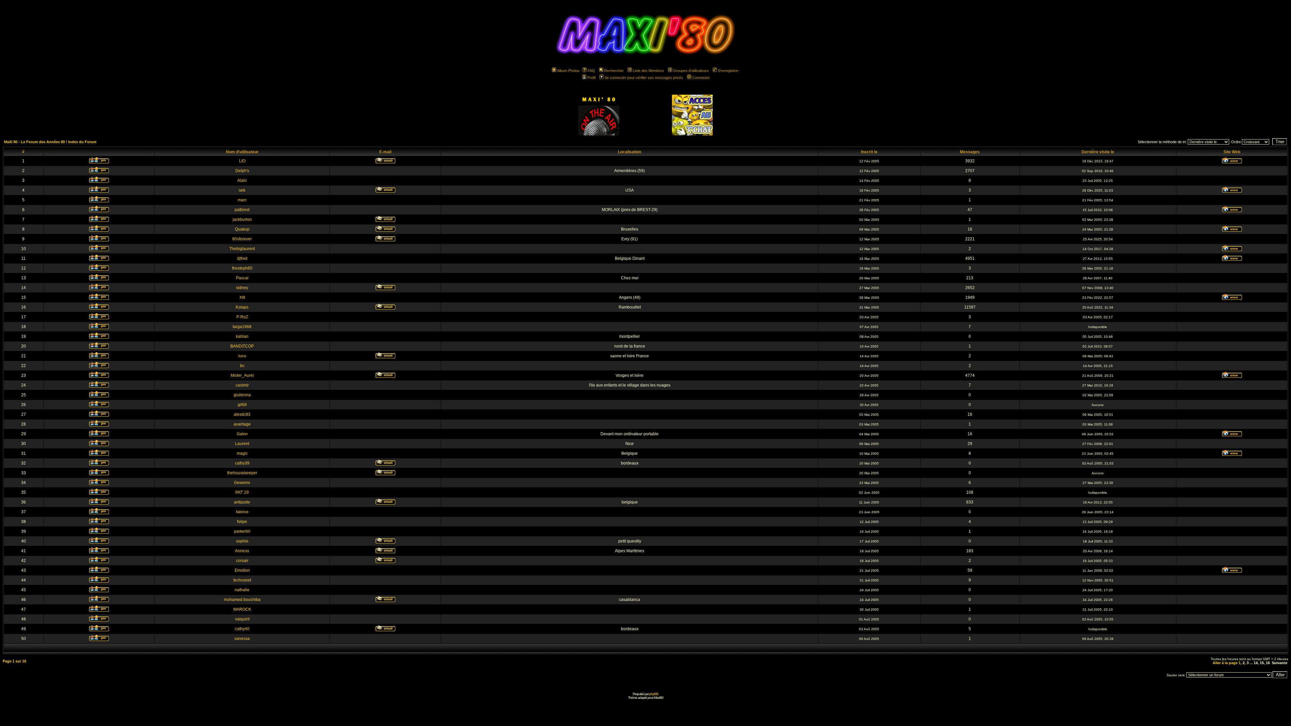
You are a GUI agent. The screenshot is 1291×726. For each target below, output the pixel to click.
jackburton (242, 219)
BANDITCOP (242, 346)
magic (242, 453)
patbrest (242, 209)
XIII (242, 297)
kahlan (242, 336)
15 (1262, 663)
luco (242, 356)
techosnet (242, 580)
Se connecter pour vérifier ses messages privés (643, 78)
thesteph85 (242, 268)
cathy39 (242, 463)
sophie (242, 541)
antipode (242, 502)
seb (242, 190)
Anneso (242, 551)
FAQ (591, 71)
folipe (242, 521)
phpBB (653, 694)
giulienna (242, 395)
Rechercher (614, 71)
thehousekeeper (242, 473)
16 (1268, 663)
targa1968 (242, 326)
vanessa (242, 638)
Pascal (242, 278)
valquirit (242, 619)
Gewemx (242, 482)
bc (242, 365)
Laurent (242, 443)
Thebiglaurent (242, 248)
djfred (242, 258)
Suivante (1279, 663)
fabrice (242, 512)
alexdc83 (242, 414)
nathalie (242, 590)
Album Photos (568, 71)
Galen (242, 434)
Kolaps (242, 307)
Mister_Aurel (242, 375)
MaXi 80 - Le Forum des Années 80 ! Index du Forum (50, 142)
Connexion (701, 78)
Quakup (242, 229)
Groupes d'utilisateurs (691, 71)
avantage (242, 424)
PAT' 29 (242, 492)
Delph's (242, 170)
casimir (242, 385)
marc (242, 200)
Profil (591, 78)
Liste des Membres (648, 71)
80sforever (242, 239)
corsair (242, 560)
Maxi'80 (658, 697)
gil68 (242, 404)
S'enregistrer (728, 71)
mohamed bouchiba (242, 599)
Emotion (242, 570)
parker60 (242, 531)
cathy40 (242, 629)
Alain (242, 180)
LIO (242, 161)
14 (1256, 663)
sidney (242, 287)
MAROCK (242, 609)
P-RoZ (242, 317)
